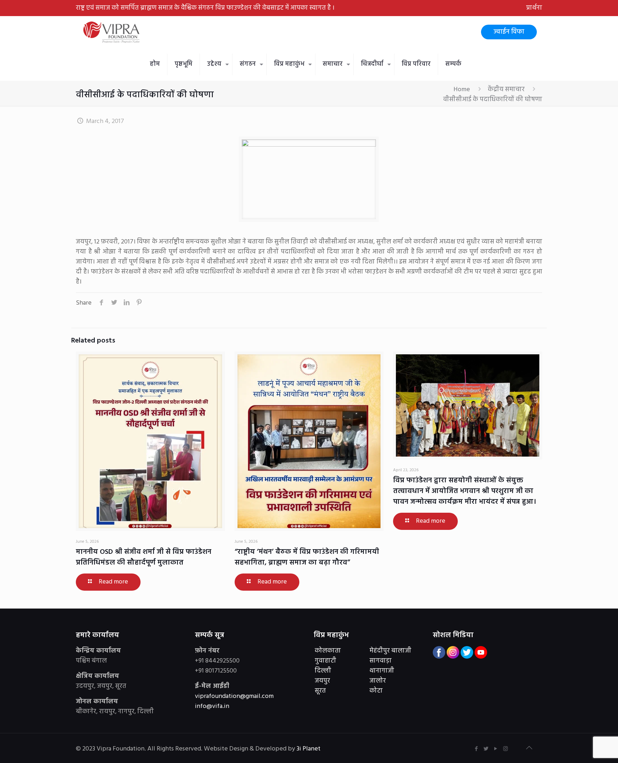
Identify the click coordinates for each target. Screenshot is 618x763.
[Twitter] (486, 749)
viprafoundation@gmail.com (234, 696)
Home (461, 89)
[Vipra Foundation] (112, 32)
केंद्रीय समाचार (506, 89)
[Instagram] (505, 749)
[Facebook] (476, 749)
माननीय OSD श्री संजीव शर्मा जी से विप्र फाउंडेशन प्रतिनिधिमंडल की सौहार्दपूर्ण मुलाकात (143, 557)
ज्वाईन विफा (509, 32)
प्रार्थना (534, 8)
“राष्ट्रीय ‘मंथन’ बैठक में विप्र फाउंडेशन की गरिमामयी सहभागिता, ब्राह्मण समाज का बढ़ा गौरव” (307, 557)
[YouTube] (496, 749)
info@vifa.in (212, 706)
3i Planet (309, 749)
